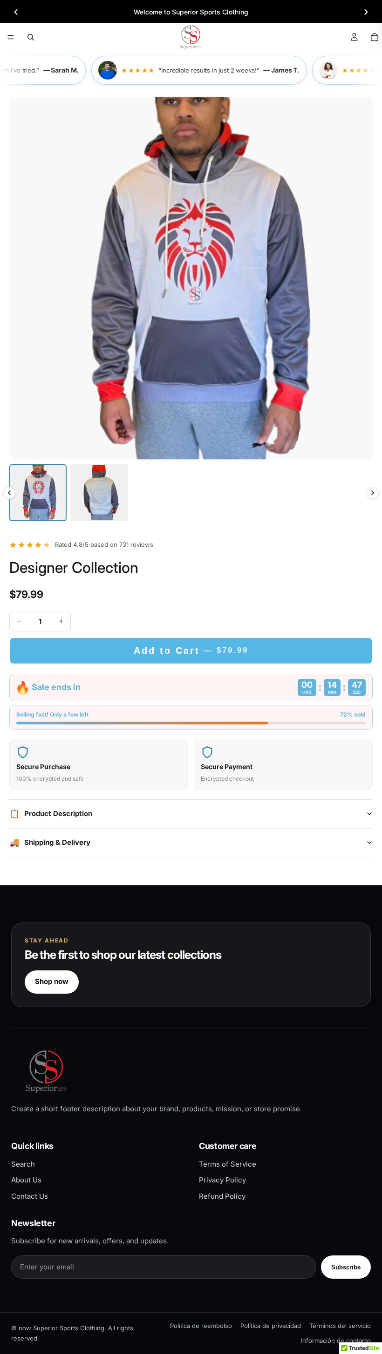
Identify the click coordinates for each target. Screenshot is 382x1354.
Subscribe (346, 1267)
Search (23, 1164)
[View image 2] (99, 492)
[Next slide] (366, 12)
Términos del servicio (340, 1325)
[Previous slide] (15, 12)
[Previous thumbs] (9, 493)
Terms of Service (227, 1164)
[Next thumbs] (373, 493)
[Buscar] (30, 37)
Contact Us (29, 1196)
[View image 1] (38, 492)
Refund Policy (222, 1196)
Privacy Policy (222, 1179)
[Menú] (10, 37)
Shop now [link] (51, 981)
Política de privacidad (270, 1325)
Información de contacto (336, 1340)
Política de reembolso (201, 1325)
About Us (26, 1179)
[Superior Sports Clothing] (191, 1071)
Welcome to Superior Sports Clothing (191, 12)
